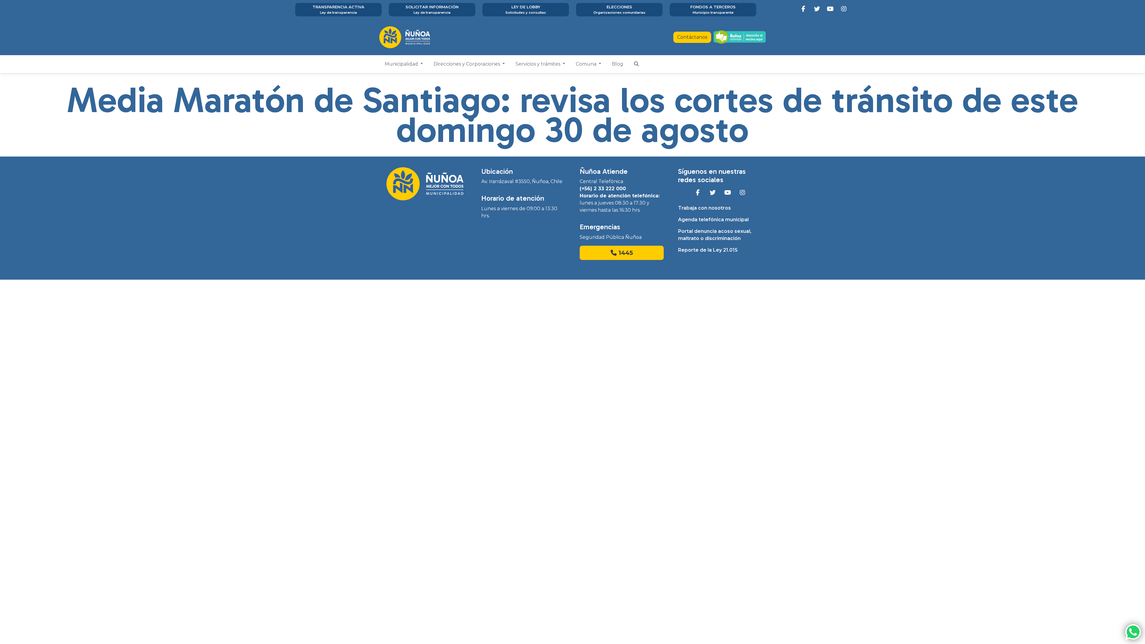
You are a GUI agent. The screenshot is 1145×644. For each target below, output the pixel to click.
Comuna (587, 64)
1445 (625, 252)
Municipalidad (402, 64)
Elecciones (619, 9)
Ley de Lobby (525, 9)
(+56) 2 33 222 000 (603, 188)
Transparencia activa (338, 9)
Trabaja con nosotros (704, 208)
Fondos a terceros (713, 9)
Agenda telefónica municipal (713, 219)
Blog (617, 64)
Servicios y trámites (538, 64)
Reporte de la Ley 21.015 (708, 250)
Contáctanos (692, 37)
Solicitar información (432, 9)
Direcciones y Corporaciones (467, 64)
